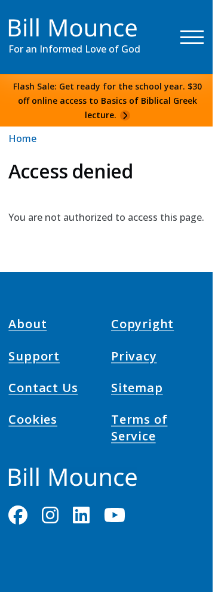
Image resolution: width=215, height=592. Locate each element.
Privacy (134, 357)
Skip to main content (30, 20)
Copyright (142, 326)
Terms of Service (139, 429)
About (27, 326)
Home (22, 138)
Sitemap (137, 390)
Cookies (32, 421)
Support (34, 357)
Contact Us (43, 390)
